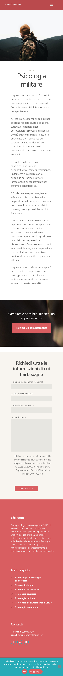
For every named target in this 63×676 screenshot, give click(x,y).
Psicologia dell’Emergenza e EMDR (33, 603)
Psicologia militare (25, 598)
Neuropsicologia (24, 585)
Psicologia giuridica (25, 594)
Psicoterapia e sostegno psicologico (28, 579)
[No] (59, 666)
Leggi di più (35, 671)
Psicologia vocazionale (27, 590)
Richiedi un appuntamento (31, 328)
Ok (24, 671)
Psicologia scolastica (26, 607)
